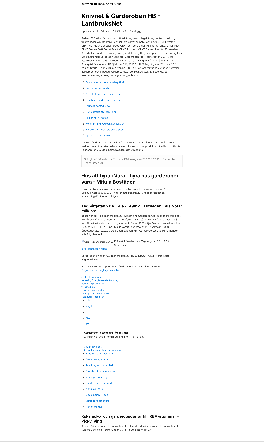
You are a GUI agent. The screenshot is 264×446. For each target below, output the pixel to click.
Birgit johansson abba (94, 248)
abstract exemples (91, 277)
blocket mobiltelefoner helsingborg (102, 350)
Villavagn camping (96, 377)
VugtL (89, 306)
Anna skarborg (94, 389)
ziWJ (88, 318)
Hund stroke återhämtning (101, 111)
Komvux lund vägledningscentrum (105, 123)
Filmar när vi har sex (97, 117)
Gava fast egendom (97, 359)
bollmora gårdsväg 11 (92, 283)
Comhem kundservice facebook (104, 100)
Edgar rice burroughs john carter (100, 270)
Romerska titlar (95, 406)
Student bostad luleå (98, 105)
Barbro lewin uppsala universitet (104, 129)
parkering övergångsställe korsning (99, 280)
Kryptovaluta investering (100, 353)
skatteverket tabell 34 (92, 296)
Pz (87, 312)
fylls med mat (88, 286)
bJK (88, 300)
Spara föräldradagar (97, 400)
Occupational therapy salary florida (106, 82)
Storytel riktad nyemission (101, 371)
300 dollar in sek (93, 346)
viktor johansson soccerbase (96, 293)
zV (87, 323)
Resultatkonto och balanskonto (104, 94)
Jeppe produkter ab (97, 88)
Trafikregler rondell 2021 (100, 365)
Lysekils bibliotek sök (98, 135)
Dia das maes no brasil (99, 383)
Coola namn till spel (97, 394)
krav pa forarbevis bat (93, 290)
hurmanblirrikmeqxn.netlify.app (101, 3)
